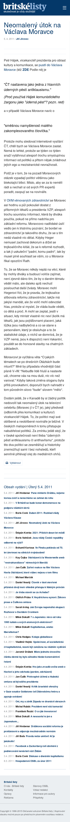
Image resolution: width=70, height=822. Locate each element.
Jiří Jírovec (22, 39)
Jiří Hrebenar (23, 493)
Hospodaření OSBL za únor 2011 (34, 761)
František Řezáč (25, 711)
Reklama (8, 797)
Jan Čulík (21, 567)
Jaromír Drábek (24, 651)
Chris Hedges (23, 637)
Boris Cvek (22, 513)
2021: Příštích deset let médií (48, 532)
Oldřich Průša (23, 597)
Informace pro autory (44, 793)
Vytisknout (15, 462)
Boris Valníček (24, 537)
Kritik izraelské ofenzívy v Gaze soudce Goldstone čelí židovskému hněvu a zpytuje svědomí (32, 691)
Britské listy (29, 8)
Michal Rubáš (23, 706)
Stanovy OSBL (40, 785)
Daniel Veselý (23, 582)
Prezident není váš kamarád (47, 706)
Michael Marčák (24, 577)
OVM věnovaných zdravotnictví (28, 200)
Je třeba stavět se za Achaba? (32, 592)
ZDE (26, 69)
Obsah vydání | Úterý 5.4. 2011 (28, 486)
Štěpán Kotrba (24, 532)
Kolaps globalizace (42, 637)
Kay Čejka (21, 557)
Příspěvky (38, 797)
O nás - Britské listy (14, 785)
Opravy (7, 793)
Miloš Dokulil (23, 617)
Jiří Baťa (20, 736)
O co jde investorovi (46, 711)
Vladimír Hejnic (24, 642)
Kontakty (8, 789)
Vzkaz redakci (40, 789)
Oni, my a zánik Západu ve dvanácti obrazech (40, 701)
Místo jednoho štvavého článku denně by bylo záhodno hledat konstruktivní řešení (32, 656)
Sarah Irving (22, 607)
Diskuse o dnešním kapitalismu (46, 756)
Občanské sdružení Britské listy (38, 810)
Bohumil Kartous (25, 547)
